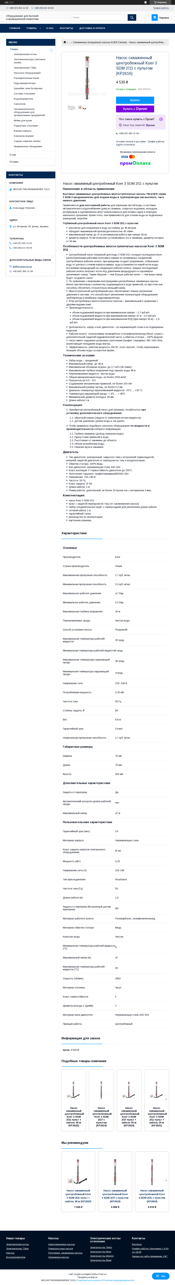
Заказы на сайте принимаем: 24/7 (149, 1256)
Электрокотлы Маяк (100, 1260)
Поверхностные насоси (60, 1248)
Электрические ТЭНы (25, 67)
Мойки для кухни (23, 120)
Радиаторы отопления (26, 125)
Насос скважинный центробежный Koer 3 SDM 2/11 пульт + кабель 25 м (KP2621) (158, 1117)
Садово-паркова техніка (27, 141)
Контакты (66, 28)
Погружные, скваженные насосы (65, 1253)
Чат (163, 1276)
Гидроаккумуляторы (25, 83)
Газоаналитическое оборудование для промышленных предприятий (29, 112)
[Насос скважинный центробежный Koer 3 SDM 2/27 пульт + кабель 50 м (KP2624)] (129, 1087)
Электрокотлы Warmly (102, 1256)
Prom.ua (102, 1274)
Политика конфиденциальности (118, 1280)
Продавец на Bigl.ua (87, 1277)
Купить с (129, 108)
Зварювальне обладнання (28, 146)
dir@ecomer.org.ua (22, 266)
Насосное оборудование (27, 73)
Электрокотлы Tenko (101, 1247)
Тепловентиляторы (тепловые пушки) (29, 61)
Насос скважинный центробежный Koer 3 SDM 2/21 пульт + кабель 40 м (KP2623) (75, 1117)
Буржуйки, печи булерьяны (28, 88)
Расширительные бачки (26, 78)
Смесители (19, 104)
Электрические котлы (25, 54)
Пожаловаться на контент (89, 1280)
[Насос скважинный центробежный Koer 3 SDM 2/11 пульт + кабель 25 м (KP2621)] (157, 1087)
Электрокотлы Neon (100, 1251)
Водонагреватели (23, 98)
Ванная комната (22, 131)
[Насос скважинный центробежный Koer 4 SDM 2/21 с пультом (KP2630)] (152, 1169)
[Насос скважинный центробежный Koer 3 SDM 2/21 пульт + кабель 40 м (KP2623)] (74, 1087)
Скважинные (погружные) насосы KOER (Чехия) (100, 42)
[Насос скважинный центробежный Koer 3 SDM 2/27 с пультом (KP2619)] (101, 1087)
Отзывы (14, 161)
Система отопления (24, 93)
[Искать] (132, 17)
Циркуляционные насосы (61, 1244)
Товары (31, 28)
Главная (14, 28)
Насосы (10, 1253)
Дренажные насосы (58, 1257)
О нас (50, 28)
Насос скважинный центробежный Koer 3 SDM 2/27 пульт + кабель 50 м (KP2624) (130, 1117)
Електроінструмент (24, 136)
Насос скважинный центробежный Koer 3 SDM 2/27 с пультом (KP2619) (102, 1117)
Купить (135, 100)
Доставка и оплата (92, 28)
